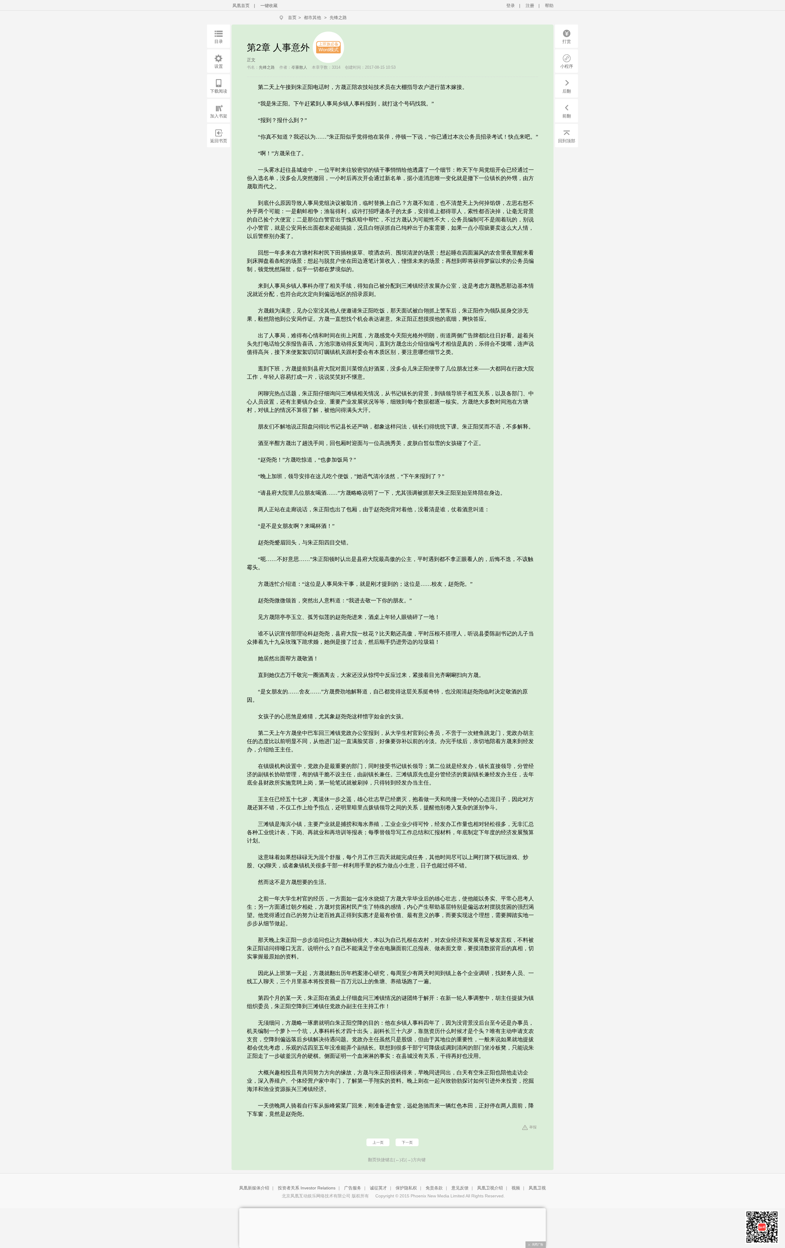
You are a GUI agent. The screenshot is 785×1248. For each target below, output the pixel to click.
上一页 (378, 1142)
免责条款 (434, 1187)
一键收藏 (269, 5)
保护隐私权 (406, 1187)
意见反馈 (460, 1187)
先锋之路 (338, 17)
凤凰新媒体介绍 (254, 1187)
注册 (530, 5)
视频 (515, 1187)
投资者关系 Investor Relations (306, 1187)
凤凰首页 (241, 5)
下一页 (407, 1142)
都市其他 (312, 17)
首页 (292, 17)
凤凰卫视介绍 (490, 1187)
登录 (510, 5)
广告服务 (352, 1187)
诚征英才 (378, 1187)
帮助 (549, 5)
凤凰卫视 (537, 1187)
